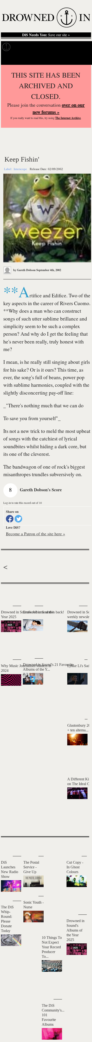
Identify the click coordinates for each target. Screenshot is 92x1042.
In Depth (46, 47)
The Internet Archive (68, 118)
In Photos (69, 47)
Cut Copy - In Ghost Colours (75, 867)
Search (82, 58)
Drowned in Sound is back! (43, 612)
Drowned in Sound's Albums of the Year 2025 (75, 930)
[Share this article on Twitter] (18, 519)
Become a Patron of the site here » (35, 533)
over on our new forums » (59, 108)
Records (23, 47)
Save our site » (46, 34)
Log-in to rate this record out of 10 (22, 503)
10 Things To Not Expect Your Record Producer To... (52, 947)
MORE (78, 824)
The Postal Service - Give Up (31, 867)
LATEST (8, 593)
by (24, 270)
